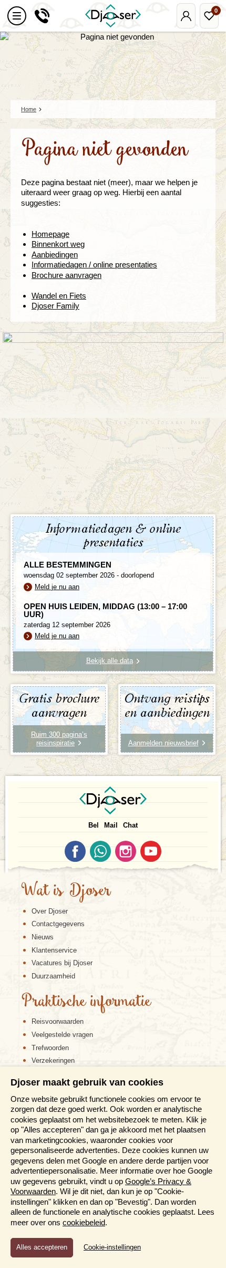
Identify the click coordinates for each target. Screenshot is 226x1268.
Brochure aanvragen (66, 275)
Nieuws (43, 937)
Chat (130, 825)
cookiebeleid (84, 1222)
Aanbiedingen (55, 254)
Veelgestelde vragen (62, 1035)
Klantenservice (54, 950)
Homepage (50, 233)
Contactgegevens (58, 924)
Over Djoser (50, 911)
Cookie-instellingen (112, 1247)
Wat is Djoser (66, 891)
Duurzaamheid (53, 976)
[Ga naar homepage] (113, 15)
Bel (93, 825)
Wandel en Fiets (59, 295)
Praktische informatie (86, 1002)
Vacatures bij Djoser (62, 963)
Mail (111, 825)
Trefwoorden (50, 1048)
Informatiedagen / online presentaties (94, 264)
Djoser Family (55, 305)
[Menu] (16, 15)
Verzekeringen (53, 1060)
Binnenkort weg (58, 243)
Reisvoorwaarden (58, 1021)
